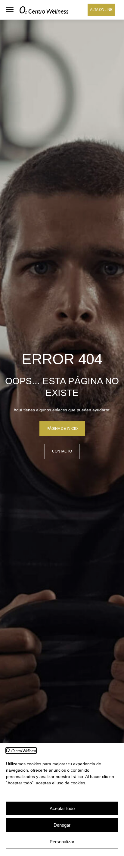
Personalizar (62, 841)
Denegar (62, 825)
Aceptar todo (62, 808)
